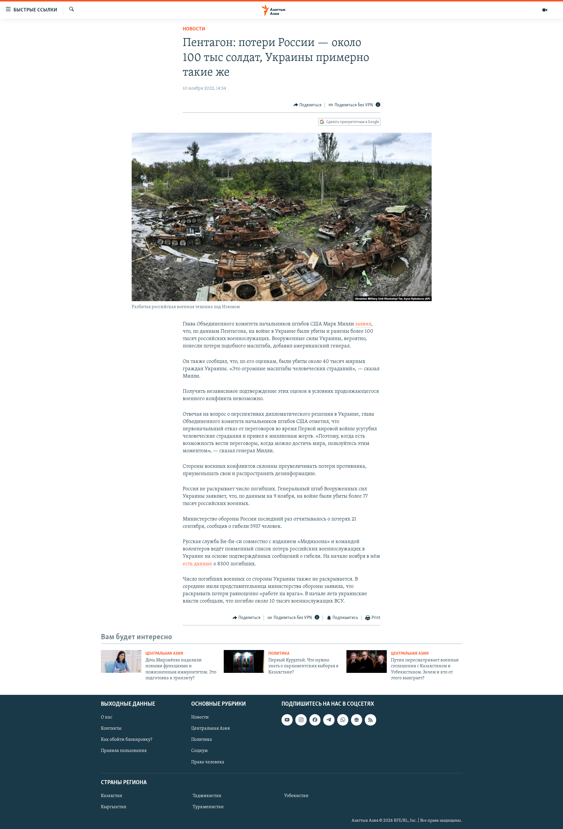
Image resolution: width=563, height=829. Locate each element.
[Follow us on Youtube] (287, 719)
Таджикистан (207, 796)
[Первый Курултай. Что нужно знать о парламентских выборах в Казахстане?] (244, 661)
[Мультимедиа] (545, 10)
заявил (363, 324)
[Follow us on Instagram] (300, 719)
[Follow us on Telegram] (328, 719)
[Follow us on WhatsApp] (342, 719)
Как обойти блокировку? (126, 739)
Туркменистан (208, 807)
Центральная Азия (164, 653)
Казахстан (111, 796)
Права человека (207, 762)
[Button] (308, 105)
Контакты (111, 728)
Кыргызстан (113, 807)
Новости (194, 29)
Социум (199, 750)
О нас (106, 717)
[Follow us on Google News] (356, 719)
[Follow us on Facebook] (314, 719)
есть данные (198, 564)
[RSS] (370, 719)
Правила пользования (124, 750)
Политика (278, 653)
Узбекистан (296, 796)
